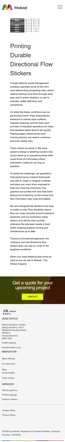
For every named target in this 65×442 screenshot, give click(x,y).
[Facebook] (7, 313)
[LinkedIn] (3, 313)
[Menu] (60, 7)
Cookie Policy (8, 410)
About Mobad (8, 358)
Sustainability (8, 372)
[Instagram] (5, 313)
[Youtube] (9, 313)
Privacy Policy (8, 415)
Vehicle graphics (10, 390)
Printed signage (9, 394)
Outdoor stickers (10, 399)
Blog (4, 369)
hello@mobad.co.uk (11, 347)
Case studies (8, 378)
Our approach (8, 363)
